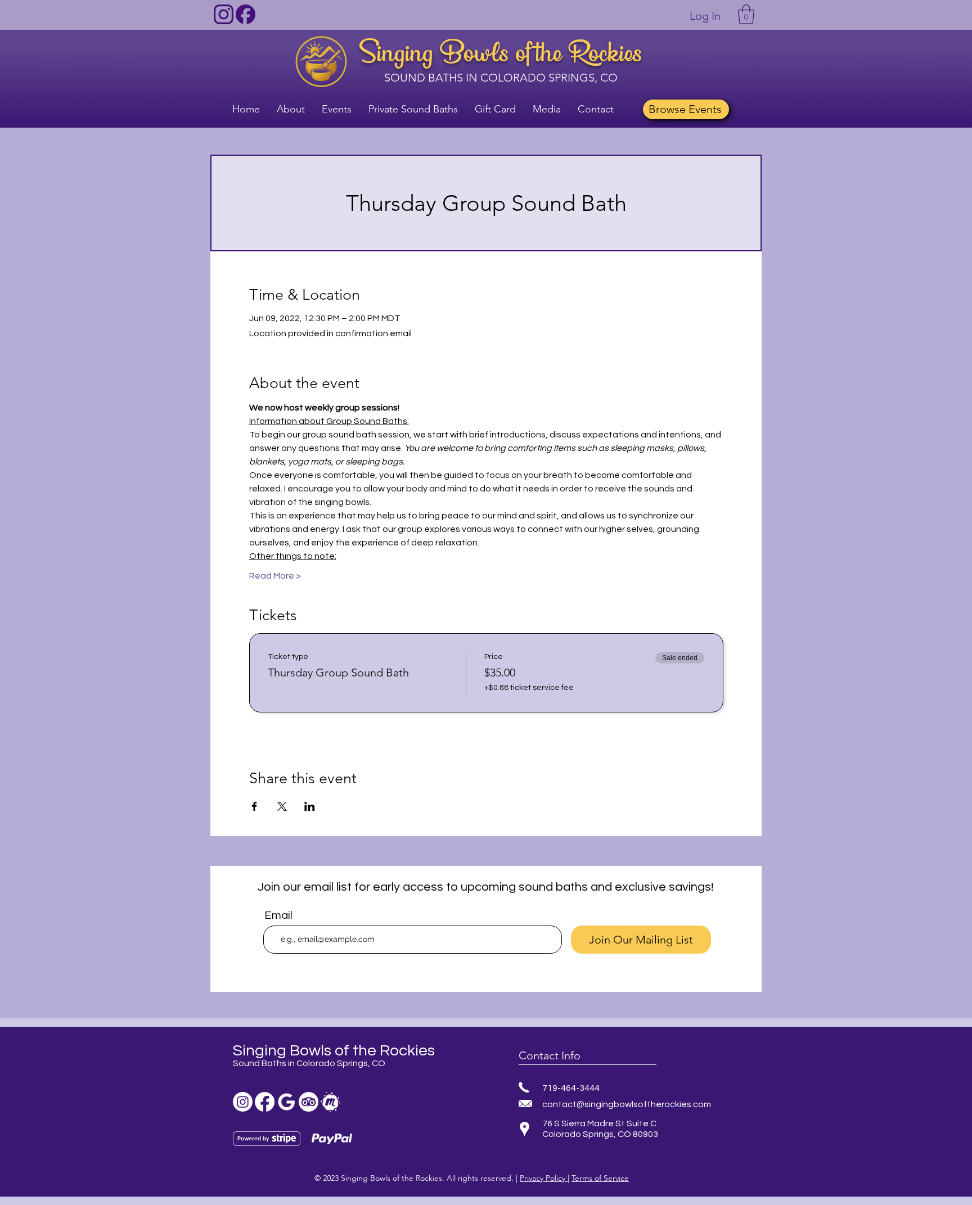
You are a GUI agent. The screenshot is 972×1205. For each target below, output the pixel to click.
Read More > (275, 575)
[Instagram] (243, 1102)
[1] (223, 14)
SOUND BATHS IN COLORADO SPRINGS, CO (501, 77)
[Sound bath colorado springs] (286, 1102)
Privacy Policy (544, 1178)
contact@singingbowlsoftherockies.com (626, 1104)
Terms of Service (600, 1178)
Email (278, 915)
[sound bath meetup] (330, 1102)
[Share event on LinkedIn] (309, 806)
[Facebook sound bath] (264, 1102)
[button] (746, 14)
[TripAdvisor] (308, 1102)
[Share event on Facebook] (254, 806)
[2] (245, 14)
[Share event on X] (282, 806)
